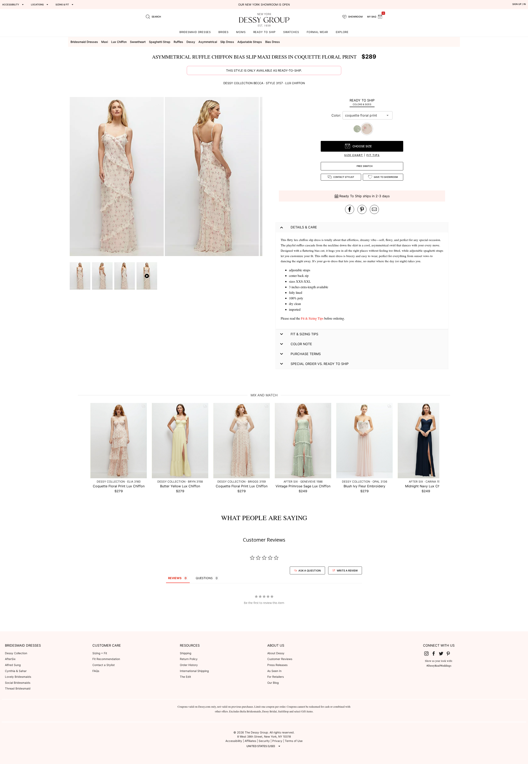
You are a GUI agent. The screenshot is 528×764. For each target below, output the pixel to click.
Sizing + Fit (99, 653)
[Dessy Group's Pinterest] (450, 653)
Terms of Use (294, 741)
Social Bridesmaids (17, 682)
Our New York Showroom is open (264, 4)
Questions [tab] (204, 578)
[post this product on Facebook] (349, 209)
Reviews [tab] (175, 578)
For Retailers (275, 676)
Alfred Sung (13, 665)
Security (264, 741)
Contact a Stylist (103, 665)
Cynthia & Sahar (16, 671)
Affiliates (250, 741)
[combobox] (364, 115)
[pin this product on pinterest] (362, 209)
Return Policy (189, 659)
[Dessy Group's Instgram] (428, 653)
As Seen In (274, 671)
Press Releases (277, 665)
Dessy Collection (16, 653)
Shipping (185, 653)
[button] (117, 177)
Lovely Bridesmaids (18, 676)
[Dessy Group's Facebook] (435, 653)
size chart (353, 155)
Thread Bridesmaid (18, 688)
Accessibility (233, 741)
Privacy (277, 741)
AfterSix (10, 659)
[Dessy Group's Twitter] (442, 653)
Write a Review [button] (347, 570)
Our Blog (273, 682)
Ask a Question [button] (309, 570)
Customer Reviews (279, 659)
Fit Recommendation (106, 659)
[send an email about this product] (374, 209)
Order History (189, 665)
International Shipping (194, 671)
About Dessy (275, 653)
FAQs (95, 671)
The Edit (185, 676)
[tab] (362, 102)
